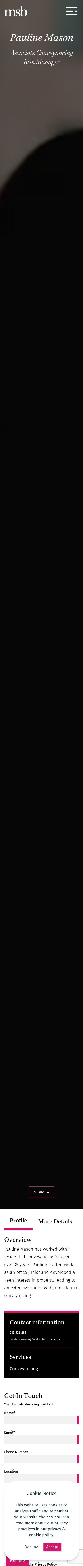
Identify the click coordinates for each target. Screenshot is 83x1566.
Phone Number (16, 1452)
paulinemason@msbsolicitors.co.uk (35, 1339)
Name (9, 1413)
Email (9, 1432)
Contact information (37, 1323)
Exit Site (17, 1560)
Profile (18, 1221)
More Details (55, 1222)
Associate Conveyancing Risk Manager (41, 58)
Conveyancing (24, 1368)
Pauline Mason (41, 38)
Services (20, 1357)
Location (11, 1471)
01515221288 (18, 1333)
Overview (17, 1240)
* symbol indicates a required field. (29, 1404)
